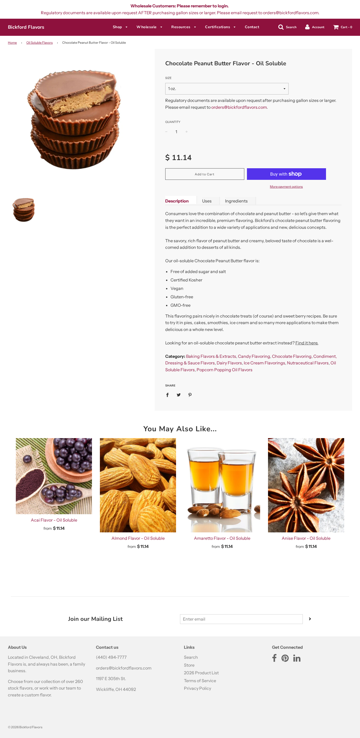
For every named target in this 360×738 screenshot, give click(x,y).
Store (189, 665)
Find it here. (306, 342)
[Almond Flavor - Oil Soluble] (138, 485)
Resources (181, 26)
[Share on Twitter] (178, 394)
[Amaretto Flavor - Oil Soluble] (222, 485)
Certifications (218, 26)
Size (168, 78)
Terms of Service (200, 680)
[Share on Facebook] (169, 394)
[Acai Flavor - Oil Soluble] (54, 476)
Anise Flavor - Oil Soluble (306, 538)
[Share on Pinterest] (190, 394)
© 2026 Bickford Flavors (25, 727)
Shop (118, 26)
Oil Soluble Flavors (39, 42)
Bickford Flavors (26, 27)
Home (12, 42)
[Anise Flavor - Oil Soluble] (306, 485)
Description (177, 201)
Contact (252, 26)
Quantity (172, 122)
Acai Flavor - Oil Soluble (54, 520)
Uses (207, 201)
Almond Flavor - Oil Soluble (138, 538)
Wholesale (147, 26)
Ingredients (236, 201)
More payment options (286, 187)
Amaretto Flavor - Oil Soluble (222, 538)
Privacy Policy (197, 688)
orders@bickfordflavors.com (239, 107)
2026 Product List (201, 672)
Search (191, 657)
